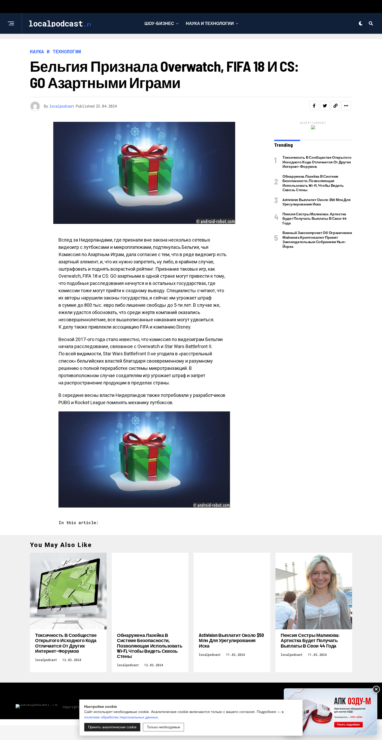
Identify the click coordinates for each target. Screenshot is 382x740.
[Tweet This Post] (325, 105)
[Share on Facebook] (314, 105)
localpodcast (61, 106)
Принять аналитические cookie (112, 727)
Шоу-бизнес (159, 23)
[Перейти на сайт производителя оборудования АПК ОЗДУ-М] (330, 712)
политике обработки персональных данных (121, 717)
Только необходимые (163, 727)
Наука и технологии (210, 23)
